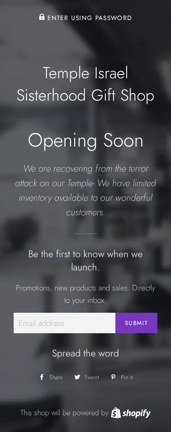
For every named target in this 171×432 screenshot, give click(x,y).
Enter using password (88, 17)
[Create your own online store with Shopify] (130, 412)
